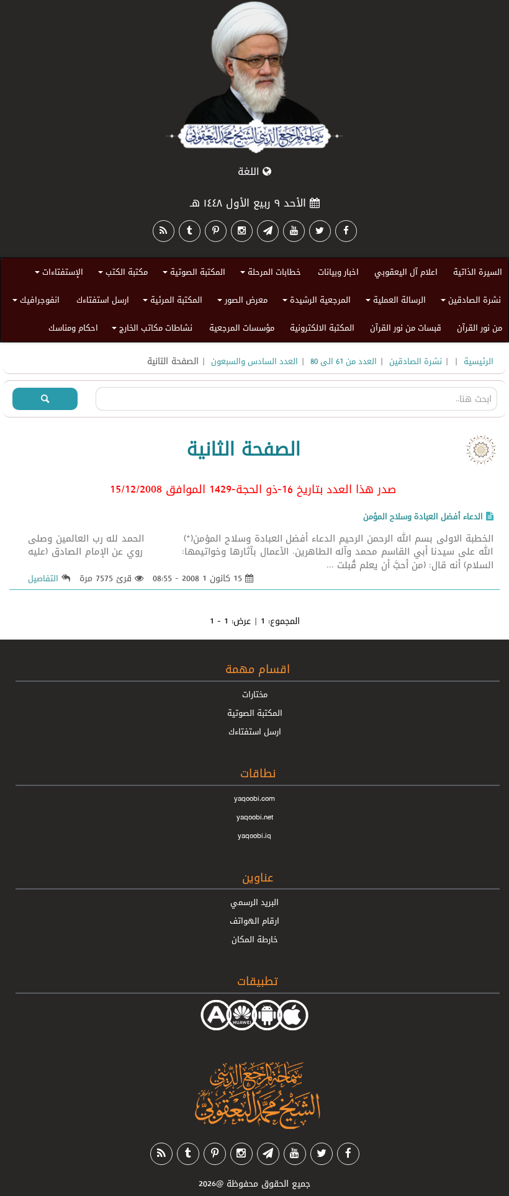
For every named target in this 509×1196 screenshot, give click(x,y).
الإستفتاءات (57, 273)
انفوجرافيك (34, 301)
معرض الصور (241, 301)
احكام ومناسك (73, 327)
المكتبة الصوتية (192, 273)
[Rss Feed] (163, 231)
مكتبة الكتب (121, 273)
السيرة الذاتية (477, 271)
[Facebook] (346, 231)
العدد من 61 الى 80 (343, 361)
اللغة (250, 172)
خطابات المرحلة (268, 273)
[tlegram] (268, 231)
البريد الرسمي (254, 902)
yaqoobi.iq (254, 835)
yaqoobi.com (254, 798)
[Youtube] (294, 231)
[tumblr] (189, 231)
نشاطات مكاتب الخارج (150, 329)
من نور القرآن (479, 327)
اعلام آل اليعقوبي (406, 271)
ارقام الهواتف (254, 920)
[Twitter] (320, 231)
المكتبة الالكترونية (322, 327)
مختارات (255, 694)
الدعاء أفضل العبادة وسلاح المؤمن (423, 516)
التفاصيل (43, 578)
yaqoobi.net (254, 817)
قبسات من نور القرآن (405, 327)
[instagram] (242, 231)
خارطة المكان (255, 939)
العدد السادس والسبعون (254, 361)
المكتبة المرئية (170, 301)
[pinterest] (216, 231)
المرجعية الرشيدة (315, 301)
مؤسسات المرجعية (241, 327)
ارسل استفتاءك (102, 299)
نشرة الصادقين (469, 301)
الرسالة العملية (394, 301)
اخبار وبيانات (338, 271)
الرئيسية (478, 361)
